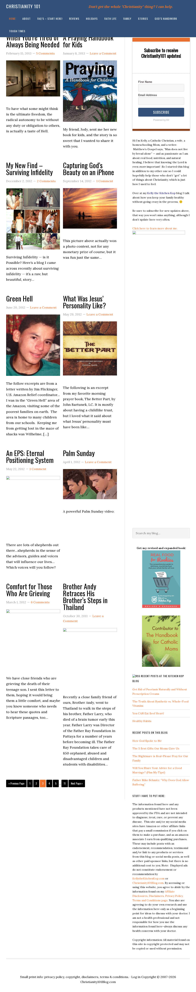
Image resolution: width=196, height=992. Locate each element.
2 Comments (46, 181)
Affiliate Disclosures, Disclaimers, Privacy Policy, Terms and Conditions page (157, 896)
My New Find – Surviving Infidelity (29, 168)
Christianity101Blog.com (147, 883)
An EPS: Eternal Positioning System (30, 456)
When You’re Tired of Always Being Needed (33, 40)
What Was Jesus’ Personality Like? (84, 301)
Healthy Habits (141, 721)
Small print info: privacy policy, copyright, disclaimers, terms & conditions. (74, 977)
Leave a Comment (103, 53)
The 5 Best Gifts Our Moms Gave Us (155, 748)
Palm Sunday (79, 453)
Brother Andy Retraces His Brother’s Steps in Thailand (85, 596)
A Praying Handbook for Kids (88, 40)
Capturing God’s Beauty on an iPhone (88, 168)
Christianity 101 (23, 6)
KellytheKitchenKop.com (148, 878)
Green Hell (19, 298)
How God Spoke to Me (147, 741)
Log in (135, 977)
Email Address (147, 95)
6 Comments (40, 602)
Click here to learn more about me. (154, 228)
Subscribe (161, 112)
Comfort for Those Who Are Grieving (29, 589)
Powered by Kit (161, 119)
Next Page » (77, 783)
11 (65, 783)
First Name (145, 82)
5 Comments (45, 53)
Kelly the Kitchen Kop (161, 193)
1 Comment (104, 181)
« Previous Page (16, 783)
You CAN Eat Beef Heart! (148, 713)
